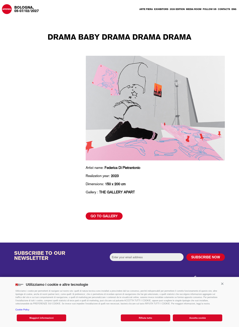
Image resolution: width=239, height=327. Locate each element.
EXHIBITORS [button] (161, 9)
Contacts (224, 9)
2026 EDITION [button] (177, 9)
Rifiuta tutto (145, 318)
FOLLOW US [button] (210, 9)
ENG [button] (234, 9)
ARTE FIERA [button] (146, 9)
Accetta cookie (197, 318)
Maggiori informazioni (41, 318)
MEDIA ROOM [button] (193, 9)
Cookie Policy (22, 309)
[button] (222, 283)
